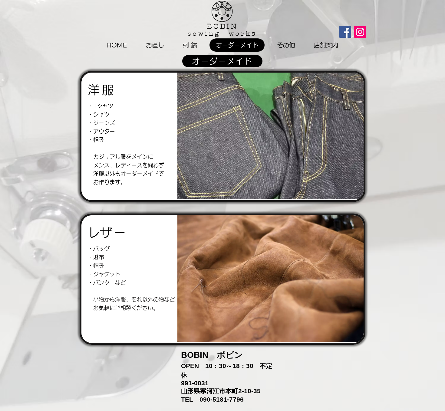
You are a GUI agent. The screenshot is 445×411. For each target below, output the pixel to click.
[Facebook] (345, 32)
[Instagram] (360, 32)
